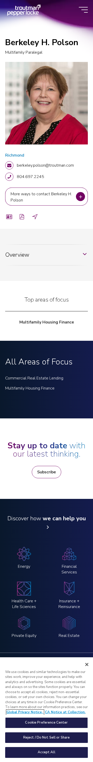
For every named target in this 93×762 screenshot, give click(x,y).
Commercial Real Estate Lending (34, 378)
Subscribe (46, 472)
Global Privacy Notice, (25, 712)
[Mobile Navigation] (83, 10)
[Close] (86, 664)
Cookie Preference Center (46, 722)
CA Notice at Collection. (65, 712)
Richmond (14, 155)
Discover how (46, 518)
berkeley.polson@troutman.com (45, 165)
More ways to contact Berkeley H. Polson (39, 196)
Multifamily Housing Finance (46, 322)
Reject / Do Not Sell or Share (46, 737)
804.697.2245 (30, 177)
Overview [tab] (17, 255)
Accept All (46, 752)
